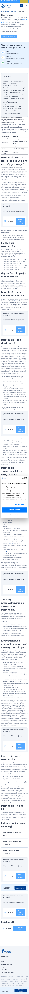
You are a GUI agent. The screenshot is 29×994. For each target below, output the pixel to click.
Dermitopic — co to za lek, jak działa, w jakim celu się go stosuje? (13, 82)
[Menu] (26, 5)
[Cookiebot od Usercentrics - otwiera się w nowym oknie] (20, 478)
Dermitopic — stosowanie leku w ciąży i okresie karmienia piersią (13, 95)
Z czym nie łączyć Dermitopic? (12, 108)
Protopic (16, 301)
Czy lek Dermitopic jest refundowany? (14, 88)
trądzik (5, 551)
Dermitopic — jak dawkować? (11, 92)
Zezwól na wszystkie (14, 509)
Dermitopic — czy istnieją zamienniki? (13, 90)
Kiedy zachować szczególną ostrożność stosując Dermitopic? (12, 105)
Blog (2, 967)
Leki (2, 959)
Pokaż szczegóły (19, 504)
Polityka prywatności (7, 972)
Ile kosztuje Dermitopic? (10, 85)
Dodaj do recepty (9, 36)
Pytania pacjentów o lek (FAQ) (11, 113)
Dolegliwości (5, 956)
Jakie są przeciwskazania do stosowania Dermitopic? (11, 101)
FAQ (2, 961)
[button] (14, 834)
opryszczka (11, 544)
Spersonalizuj (13, 514)
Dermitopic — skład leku (10, 111)
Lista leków (13, 11)
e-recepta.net (5, 11)
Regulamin (4, 969)
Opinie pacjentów (6, 964)
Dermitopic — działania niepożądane (13, 99)
